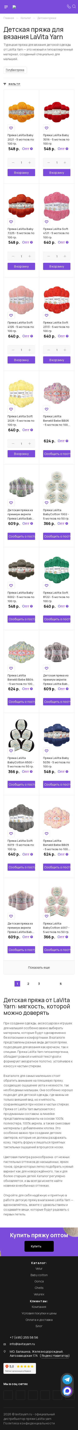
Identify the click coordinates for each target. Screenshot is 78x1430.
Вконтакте (8, 1395)
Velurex (39, 1294)
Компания (39, 1307)
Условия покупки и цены (39, 1313)
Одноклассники (45, 1395)
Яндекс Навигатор (55, 1355)
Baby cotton (39, 1275)
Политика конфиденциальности (29, 1423)
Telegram (20, 1395)
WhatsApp (57, 1395)
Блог (39, 1326)
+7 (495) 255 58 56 (24, 1337)
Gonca (39, 1281)
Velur (39, 1268)
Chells (39, 1288)
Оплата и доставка (39, 1320)
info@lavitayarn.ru (22, 1344)
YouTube (32, 1395)
